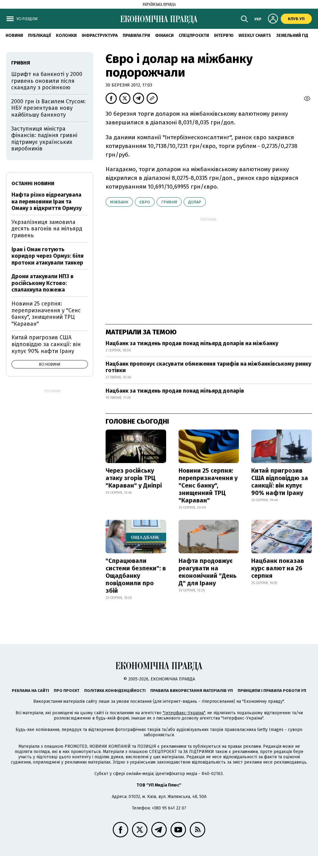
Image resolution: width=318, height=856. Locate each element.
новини (14, 35)
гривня (169, 202)
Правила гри (136, 35)
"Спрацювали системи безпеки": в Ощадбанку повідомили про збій (136, 575)
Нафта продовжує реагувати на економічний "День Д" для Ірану (208, 572)
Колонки (66, 35)
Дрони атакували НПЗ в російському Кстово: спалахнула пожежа (42, 283)
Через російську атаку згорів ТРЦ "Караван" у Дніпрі (134, 478)
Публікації (39, 35)
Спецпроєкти (194, 35)
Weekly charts (254, 35)
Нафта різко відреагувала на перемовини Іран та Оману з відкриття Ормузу (46, 201)
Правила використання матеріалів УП (191, 690)
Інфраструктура (100, 35)
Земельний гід (292, 35)
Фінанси (164, 35)
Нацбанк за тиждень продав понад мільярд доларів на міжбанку (192, 343)
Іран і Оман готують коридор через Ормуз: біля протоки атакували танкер (47, 256)
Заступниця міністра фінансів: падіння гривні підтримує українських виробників (44, 138)
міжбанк (119, 202)
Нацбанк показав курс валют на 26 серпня (277, 568)
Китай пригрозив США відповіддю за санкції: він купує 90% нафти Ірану (279, 482)
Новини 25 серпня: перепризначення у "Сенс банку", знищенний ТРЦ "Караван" (208, 485)
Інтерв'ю (224, 35)
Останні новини (32, 183)
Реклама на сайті (30, 690)
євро (144, 202)
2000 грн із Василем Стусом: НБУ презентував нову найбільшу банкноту (48, 108)
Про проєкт (67, 690)
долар (194, 202)
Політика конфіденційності (115, 690)
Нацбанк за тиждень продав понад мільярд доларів (175, 390)
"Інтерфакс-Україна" (184, 713)
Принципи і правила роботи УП (272, 690)
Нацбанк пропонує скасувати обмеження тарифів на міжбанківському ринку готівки (208, 367)
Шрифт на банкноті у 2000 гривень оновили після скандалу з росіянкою (46, 81)
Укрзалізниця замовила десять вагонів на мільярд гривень (46, 229)
